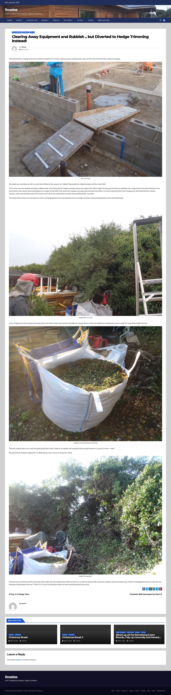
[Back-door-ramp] (85, 119)
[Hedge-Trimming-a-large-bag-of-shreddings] (85, 383)
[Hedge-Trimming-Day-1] (85, 515)
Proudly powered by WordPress (14, 691)
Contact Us (32, 20)
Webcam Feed (104, 20)
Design (45, 20)
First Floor (130, 632)
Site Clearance (16, 32)
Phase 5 (137, 632)
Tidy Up (32, 32)
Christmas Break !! (72, 637)
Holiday (11, 634)
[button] (160, 20)
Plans (80, 20)
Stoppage (25, 32)
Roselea (11, 10)
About (19, 20)
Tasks (90, 20)
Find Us (56, 20)
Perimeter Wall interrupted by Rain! (145, 594)
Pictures (68, 20)
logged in (19, 660)
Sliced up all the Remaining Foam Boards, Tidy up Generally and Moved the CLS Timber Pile (137, 637)
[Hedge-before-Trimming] (85, 258)
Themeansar (39, 691)
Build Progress (120, 632)
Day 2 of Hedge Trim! (20, 594)
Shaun (24, 47)
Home (9, 20)
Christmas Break (18, 637)
